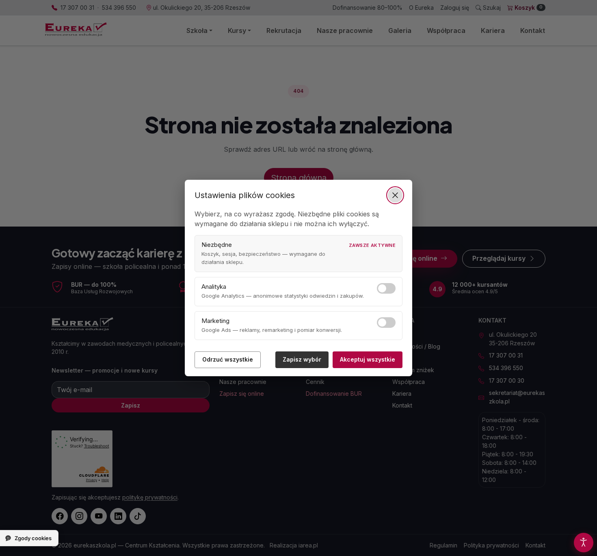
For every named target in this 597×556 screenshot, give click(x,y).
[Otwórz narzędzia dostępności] (583, 542)
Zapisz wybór (302, 359)
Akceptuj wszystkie (367, 359)
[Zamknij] (395, 195)
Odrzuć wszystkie (227, 359)
